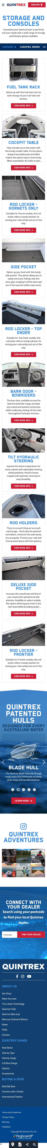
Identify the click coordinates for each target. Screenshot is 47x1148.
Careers (6, 1034)
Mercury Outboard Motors (15, 1019)
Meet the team (9, 998)
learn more (22, 800)
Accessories (8, 1073)
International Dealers (12, 1096)
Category (8, 47)
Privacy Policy (8, 1117)
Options (6, 1068)
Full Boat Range (9, 1063)
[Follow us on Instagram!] (22, 976)
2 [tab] (18, 789)
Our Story (6, 993)
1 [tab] (12, 789)
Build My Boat (8, 1086)
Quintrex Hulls (9, 1009)
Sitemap (5, 1121)
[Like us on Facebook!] (17, 976)
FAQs (4, 1029)
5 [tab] (34, 789)
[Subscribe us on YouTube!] (29, 976)
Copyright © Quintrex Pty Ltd (23, 1131)
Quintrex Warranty (11, 1014)
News (5, 1024)
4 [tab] (28, 789)
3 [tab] (23, 789)
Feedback (6, 1126)
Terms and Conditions (11, 1112)
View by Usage (9, 1058)
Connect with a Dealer (13, 1091)
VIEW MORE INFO (22, 106)
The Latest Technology (13, 1003)
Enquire (35, 5)
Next (44, 761)
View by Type (8, 1052)
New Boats (7, 1047)
